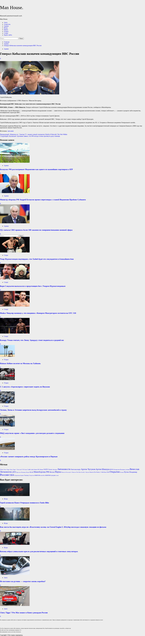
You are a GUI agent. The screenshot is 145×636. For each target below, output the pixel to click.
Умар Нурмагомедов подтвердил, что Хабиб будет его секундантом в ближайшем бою (37, 259)
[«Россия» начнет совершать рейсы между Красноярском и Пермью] (7, 449)
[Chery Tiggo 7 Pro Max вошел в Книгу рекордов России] (15, 605)
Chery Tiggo (6, 469)
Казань (27, 472)
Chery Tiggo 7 (13, 469)
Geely (25, 469)
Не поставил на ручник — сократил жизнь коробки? (23, 581)
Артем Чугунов (88, 469)
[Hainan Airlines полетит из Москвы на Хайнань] (7, 356)
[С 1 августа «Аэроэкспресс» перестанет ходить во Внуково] (7, 379)
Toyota (50, 469)
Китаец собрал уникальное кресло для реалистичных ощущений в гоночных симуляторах (39, 551)
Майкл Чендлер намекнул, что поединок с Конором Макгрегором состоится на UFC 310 (38, 313)
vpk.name (10, 131)
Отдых (6, 31)
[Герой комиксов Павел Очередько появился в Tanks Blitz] (15, 495)
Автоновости (63, 469)
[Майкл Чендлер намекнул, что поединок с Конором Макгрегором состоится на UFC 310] (15, 306)
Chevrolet (19, 469)
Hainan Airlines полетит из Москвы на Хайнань (20, 363)
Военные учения (124, 469)
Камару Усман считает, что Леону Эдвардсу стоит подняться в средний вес (32, 340)
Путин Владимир (130, 472)
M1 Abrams (40, 469)
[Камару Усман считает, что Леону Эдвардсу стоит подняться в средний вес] (15, 333)
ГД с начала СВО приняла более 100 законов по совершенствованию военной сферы (36, 230)
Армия (6, 26)
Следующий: (30, 136)
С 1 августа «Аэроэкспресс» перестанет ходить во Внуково (25, 387)
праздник (53, 475)
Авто (5, 22)
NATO (46, 469)
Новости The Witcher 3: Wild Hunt (97, 472)
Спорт (6, 33)
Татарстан (31, 475)
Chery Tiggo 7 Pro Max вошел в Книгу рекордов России (24, 613)
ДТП (14, 472)
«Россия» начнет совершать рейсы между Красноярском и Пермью (29, 457)
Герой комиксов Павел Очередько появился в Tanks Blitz (24, 503)
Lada (29, 469)
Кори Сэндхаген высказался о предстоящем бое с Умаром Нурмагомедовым (32, 286)
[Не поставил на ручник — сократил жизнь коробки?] (15, 574)
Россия (4, 474)
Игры (6, 28)
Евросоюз (18, 472)
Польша (122, 472)
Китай (31, 472)
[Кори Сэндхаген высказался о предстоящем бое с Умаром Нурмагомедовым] (15, 279)
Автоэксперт (76, 469)
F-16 (23, 469)
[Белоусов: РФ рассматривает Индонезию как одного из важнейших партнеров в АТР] (15, 162)
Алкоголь (7, 24)
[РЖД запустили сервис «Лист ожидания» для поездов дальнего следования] (7, 426)
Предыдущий (33, 134)
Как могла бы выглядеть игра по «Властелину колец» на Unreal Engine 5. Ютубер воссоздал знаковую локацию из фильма (53, 527)
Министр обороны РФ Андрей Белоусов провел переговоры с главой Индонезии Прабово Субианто (43, 200)
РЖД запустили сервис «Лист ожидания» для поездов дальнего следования (32, 433)
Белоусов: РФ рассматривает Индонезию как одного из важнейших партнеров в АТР (36, 169)
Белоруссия (117, 469)
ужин (57, 475)
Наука (6, 29)
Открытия (115, 472)
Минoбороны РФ (41, 472)
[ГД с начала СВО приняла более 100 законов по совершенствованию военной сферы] (15, 223)
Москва (52, 472)
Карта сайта (8, 35)
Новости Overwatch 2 (66, 472)
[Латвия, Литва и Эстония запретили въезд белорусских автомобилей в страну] (7, 403)
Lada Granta (34, 469)
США (11, 475)
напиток (48, 475)
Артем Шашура (102, 469)
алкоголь (37, 475)
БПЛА (112, 469)
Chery (1, 469)
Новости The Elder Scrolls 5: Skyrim (80, 472)
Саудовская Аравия (19, 475)
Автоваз (55, 469)
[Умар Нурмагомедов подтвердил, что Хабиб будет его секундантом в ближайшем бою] (15, 252)
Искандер (23, 472)
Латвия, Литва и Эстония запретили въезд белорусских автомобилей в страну (33, 410)
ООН (108, 472)
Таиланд (26, 475)
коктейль (43, 475)
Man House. (11, 7)
